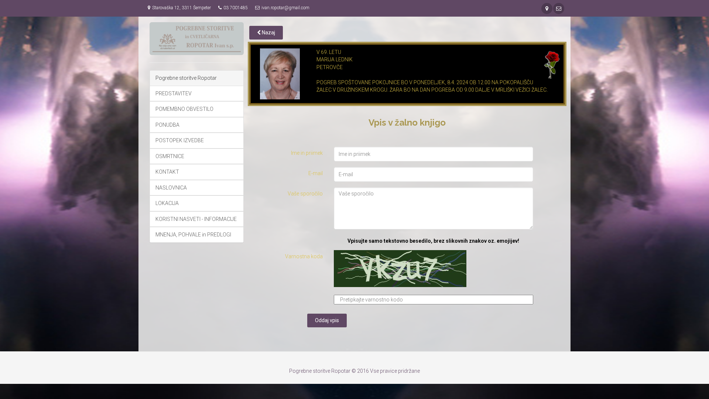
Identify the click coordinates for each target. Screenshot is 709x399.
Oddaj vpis (327, 320)
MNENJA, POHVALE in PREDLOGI (193, 235)
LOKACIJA (167, 203)
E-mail (315, 173)
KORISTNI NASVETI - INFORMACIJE (196, 219)
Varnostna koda (304, 256)
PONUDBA (167, 125)
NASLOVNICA (171, 188)
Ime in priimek (307, 153)
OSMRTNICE (169, 156)
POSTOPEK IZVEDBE (179, 140)
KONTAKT (167, 172)
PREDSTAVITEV (173, 93)
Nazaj (268, 32)
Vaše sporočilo (305, 194)
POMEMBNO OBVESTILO (184, 109)
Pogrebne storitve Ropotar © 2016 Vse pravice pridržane (354, 371)
